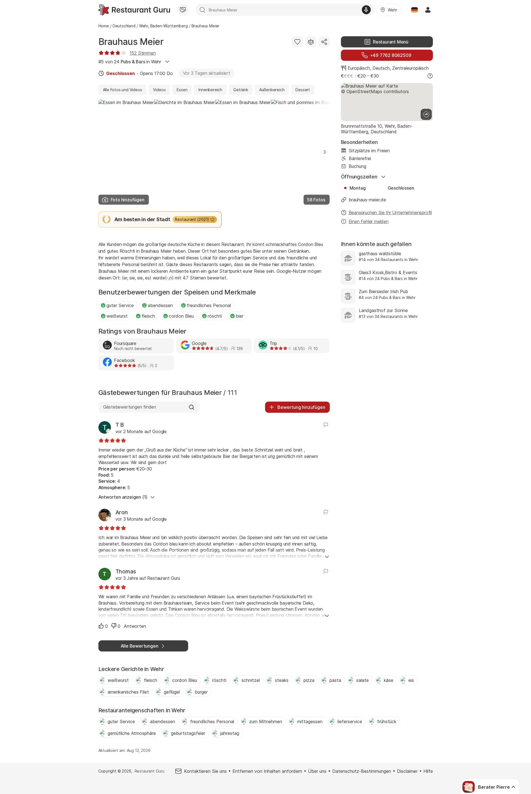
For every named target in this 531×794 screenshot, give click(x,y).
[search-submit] (202, 9)
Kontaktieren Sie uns (205, 771)
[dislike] (114, 626)
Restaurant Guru (149, 771)
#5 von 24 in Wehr (129, 61)
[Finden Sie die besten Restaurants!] (134, 9)
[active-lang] (414, 9)
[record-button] (366, 9)
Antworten (135, 626)
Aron (121, 512)
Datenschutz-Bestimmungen (361, 771)
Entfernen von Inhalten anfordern (267, 771)
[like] (101, 626)
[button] (324, 152)
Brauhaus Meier (131, 41)
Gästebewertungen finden (129, 407)
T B (119, 424)
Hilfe (428, 771)
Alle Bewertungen (139, 646)
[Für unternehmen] (183, 10)
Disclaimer (407, 771)
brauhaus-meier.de (367, 199)
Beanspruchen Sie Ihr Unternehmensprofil (390, 212)
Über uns (317, 771)
